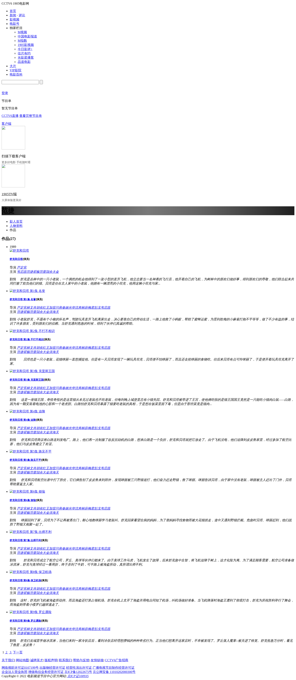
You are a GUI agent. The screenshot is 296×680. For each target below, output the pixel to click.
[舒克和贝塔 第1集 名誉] (27, 291)
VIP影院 (15, 70)
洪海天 (54, 312)
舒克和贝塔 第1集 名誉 (23, 299)
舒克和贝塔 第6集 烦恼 (23, 500)
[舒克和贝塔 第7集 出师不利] (31, 532)
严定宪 (22, 267)
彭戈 (97, 307)
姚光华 (70, 307)
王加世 (51, 307)
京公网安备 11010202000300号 (114, 672)
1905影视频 (26, 45)
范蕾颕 (44, 271)
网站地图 (22, 660)
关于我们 (8, 660)
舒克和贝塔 (16, 259)
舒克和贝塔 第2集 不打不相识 (27, 339)
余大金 (54, 271)
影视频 (14, 19)
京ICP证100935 (78, 676)
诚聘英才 (36, 660)
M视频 (22, 32)
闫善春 (60, 307)
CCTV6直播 (10, 115)
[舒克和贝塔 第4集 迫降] (27, 411)
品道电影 (24, 61)
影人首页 (16, 221)
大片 (13, 66)
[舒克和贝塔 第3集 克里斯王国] (32, 371)
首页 (13, 11)
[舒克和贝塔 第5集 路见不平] (31, 451)
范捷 (30, 271)
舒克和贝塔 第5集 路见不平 (25, 459)
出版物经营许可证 (52, 667)
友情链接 (97, 660)
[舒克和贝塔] (19, 250)
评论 (22, 15)
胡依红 (41, 307)
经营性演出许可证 (79, 667)
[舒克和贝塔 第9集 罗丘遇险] (31, 612)
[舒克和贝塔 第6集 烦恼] (27, 491)
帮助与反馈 (81, 660)
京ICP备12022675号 (78, 672)
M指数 (22, 40)
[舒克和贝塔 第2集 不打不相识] (32, 331)
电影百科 (16, 74)
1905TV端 (9, 194)
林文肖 (31, 307)
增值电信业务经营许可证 (46, 672)
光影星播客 (26, 57)
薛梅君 (89, 307)
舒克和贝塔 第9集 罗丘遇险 (25, 620)
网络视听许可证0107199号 (20, 667)
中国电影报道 (27, 36)
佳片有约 (24, 53)
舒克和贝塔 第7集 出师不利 (25, 540)
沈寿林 (80, 307)
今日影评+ (25, 49)
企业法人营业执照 (14, 672)
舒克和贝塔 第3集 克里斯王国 (27, 379)
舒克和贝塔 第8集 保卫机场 (25, 580)
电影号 (14, 23)
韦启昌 (22, 271)
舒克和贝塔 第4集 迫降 (23, 419)
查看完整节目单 (30, 115)
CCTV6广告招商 (116, 660)
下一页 (18, 652)
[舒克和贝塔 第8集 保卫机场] (31, 572)
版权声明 (51, 660)
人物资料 (16, 225)
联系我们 (65, 660)
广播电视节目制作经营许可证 (114, 667)
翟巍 (36, 271)
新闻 (13, 15)
